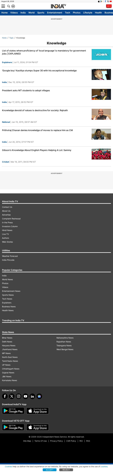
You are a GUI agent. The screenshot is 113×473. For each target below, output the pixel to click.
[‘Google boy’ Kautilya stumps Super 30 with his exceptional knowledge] (101, 74)
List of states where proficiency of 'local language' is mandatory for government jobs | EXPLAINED (44, 52)
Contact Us (7, 207)
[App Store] (37, 410)
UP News (6, 365)
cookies (104, 466)
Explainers (7, 62)
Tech (67, 12)
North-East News (10, 357)
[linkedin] (32, 396)
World (31, 12)
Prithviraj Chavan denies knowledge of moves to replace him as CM (37, 130)
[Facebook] (5, 396)
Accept (49, 470)
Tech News (7, 299)
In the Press (7, 222)
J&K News (6, 376)
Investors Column (10, 226)
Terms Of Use (40, 441)
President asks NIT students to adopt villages (26, 90)
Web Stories (7, 242)
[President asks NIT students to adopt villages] (101, 94)
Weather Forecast (10, 256)
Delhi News (7, 341)
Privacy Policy (56, 441)
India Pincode (8, 260)
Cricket (5, 162)
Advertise (6, 215)
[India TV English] (58, 6)
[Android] (101, 1)
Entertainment (54, 12)
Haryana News (8, 345)
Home (4, 12)
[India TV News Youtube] (111, 1)
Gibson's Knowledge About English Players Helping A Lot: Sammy (36, 150)
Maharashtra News (65, 338)
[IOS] (99, 1)
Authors (5, 238)
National (6, 122)
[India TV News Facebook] (105, 1)
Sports (40, 12)
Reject (66, 470)
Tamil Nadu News (10, 361)
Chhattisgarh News (10, 369)
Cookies (8, 466)
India (23, 12)
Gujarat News (8, 372)
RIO (81, 441)
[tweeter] (11, 396)
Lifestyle (87, 12)
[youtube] (25, 396)
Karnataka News (9, 380)
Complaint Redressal (11, 218)
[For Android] (13, 427)
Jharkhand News (9, 349)
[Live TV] (109, 6)
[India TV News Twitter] (108, 1)
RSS (88, 441)
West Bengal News (65, 349)
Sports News (8, 295)
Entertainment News (11, 291)
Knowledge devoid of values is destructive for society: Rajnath (35, 110)
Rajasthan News (64, 341)
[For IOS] (37, 427)
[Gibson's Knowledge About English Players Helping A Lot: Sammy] (101, 154)
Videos (14, 12)
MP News (6, 353)
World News (7, 279)
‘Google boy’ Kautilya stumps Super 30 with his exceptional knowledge (39, 70)
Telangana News (64, 345)
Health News (8, 310)
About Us (6, 211)
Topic (11, 38)
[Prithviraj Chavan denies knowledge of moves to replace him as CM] (101, 134)
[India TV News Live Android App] (13, 410)
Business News (9, 306)
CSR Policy (71, 441)
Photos (76, 12)
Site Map (27, 441)
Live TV (5, 234)
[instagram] (18, 396)
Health (98, 12)
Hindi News (7, 230)
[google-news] (39, 396)
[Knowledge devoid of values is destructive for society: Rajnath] (101, 114)
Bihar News (7, 338)
